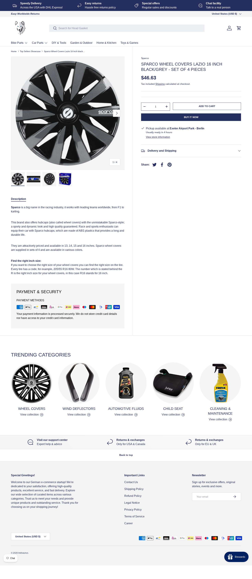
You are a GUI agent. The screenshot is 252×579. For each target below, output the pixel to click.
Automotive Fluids (126, 409)
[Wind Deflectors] (79, 383)
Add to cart (207, 106)
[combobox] (127, 28)
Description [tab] (18, 198)
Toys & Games (129, 42)
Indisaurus (23, 553)
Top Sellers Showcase (30, 51)
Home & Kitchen (106, 42)
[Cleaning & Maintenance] (220, 383)
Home (14, 51)
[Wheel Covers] (31, 383)
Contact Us (131, 482)
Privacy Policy (133, 509)
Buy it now (191, 117)
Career (128, 523)
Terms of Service (134, 516)
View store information (158, 137)
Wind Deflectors (79, 409)
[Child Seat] (173, 383)
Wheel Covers (31, 409)
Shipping (160, 84)
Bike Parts (17, 42)
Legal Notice (132, 502)
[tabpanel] (67, 240)
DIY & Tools (59, 42)
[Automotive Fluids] (126, 383)
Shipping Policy (133, 489)
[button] (239, 28)
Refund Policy (132, 495)
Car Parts (37, 42)
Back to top (126, 455)
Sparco (145, 58)
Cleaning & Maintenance (220, 411)
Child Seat (173, 409)
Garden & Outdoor (81, 42)
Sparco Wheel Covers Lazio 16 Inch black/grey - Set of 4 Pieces (64, 51)
